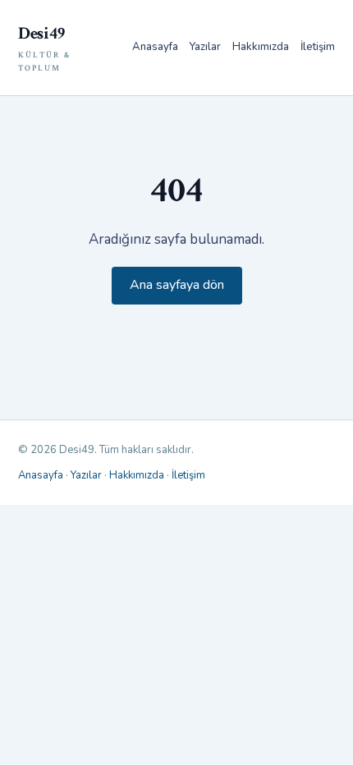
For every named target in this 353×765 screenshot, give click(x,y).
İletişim (317, 46)
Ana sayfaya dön (177, 285)
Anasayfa (155, 46)
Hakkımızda (260, 46)
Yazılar (205, 46)
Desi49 (44, 48)
